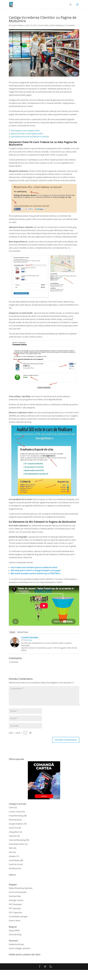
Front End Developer (18, 892)
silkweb (12, 856)
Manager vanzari (16, 900)
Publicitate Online (16, 844)
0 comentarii (70, 25)
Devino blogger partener (19, 948)
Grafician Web (15, 896)
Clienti (11, 807)
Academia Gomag (16, 944)
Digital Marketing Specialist (20, 888)
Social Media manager (18, 916)
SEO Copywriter (15, 912)
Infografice (13, 832)
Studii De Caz (14, 864)
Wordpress (13, 868)
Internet (12, 836)
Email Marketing (16, 815)
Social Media (14, 860)
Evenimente (14, 819)
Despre (12, 632)
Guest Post (13, 828)
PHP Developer (15, 904)
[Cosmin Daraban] (14, 646)
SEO (10, 852)
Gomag (29, 640)
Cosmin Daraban (17, 25)
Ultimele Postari (22, 632)
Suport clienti (14, 920)
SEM (11, 848)
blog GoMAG (14, 930)
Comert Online (43, 25)
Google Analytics (16, 823)
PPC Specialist (15, 908)
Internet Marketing (56, 25)
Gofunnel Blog (15, 934)
